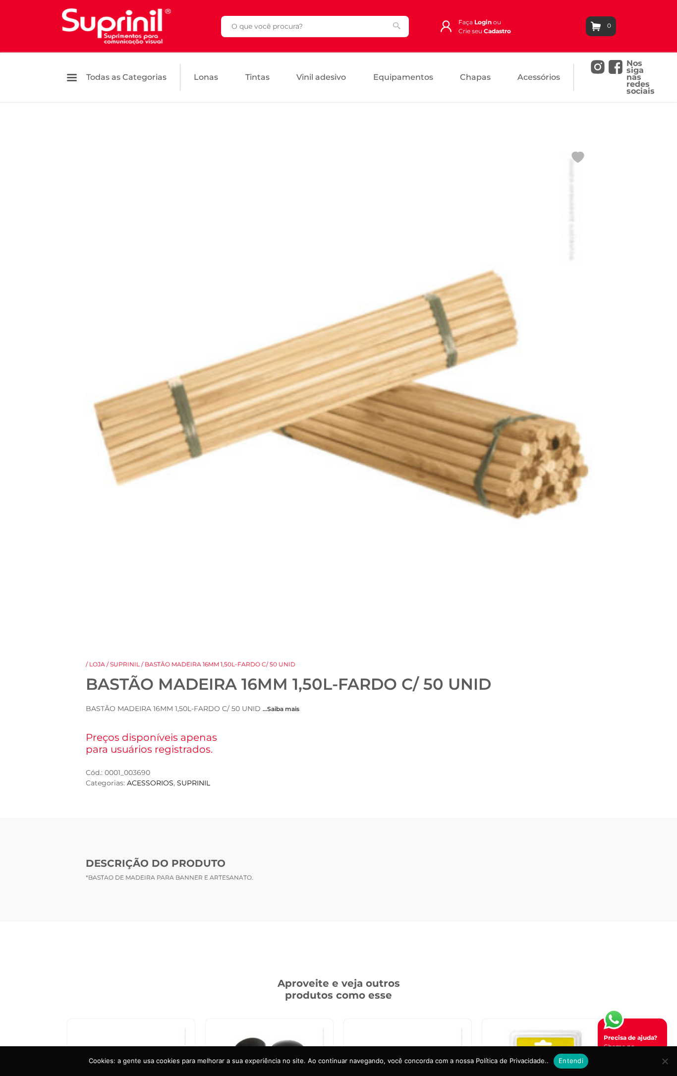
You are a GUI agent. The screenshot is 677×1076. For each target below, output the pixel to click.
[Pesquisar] (397, 26)
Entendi (571, 1061)
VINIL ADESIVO (321, 77)
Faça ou (479, 22)
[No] (665, 1061)
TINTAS (257, 77)
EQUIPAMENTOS (403, 77)
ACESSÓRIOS (538, 77)
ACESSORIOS (150, 782)
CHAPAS (475, 77)
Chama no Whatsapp (630, 1046)
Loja (97, 664)
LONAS (206, 77)
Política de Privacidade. (511, 1061)
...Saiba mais (281, 709)
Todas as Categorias (125, 77)
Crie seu (484, 31)
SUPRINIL (125, 664)
